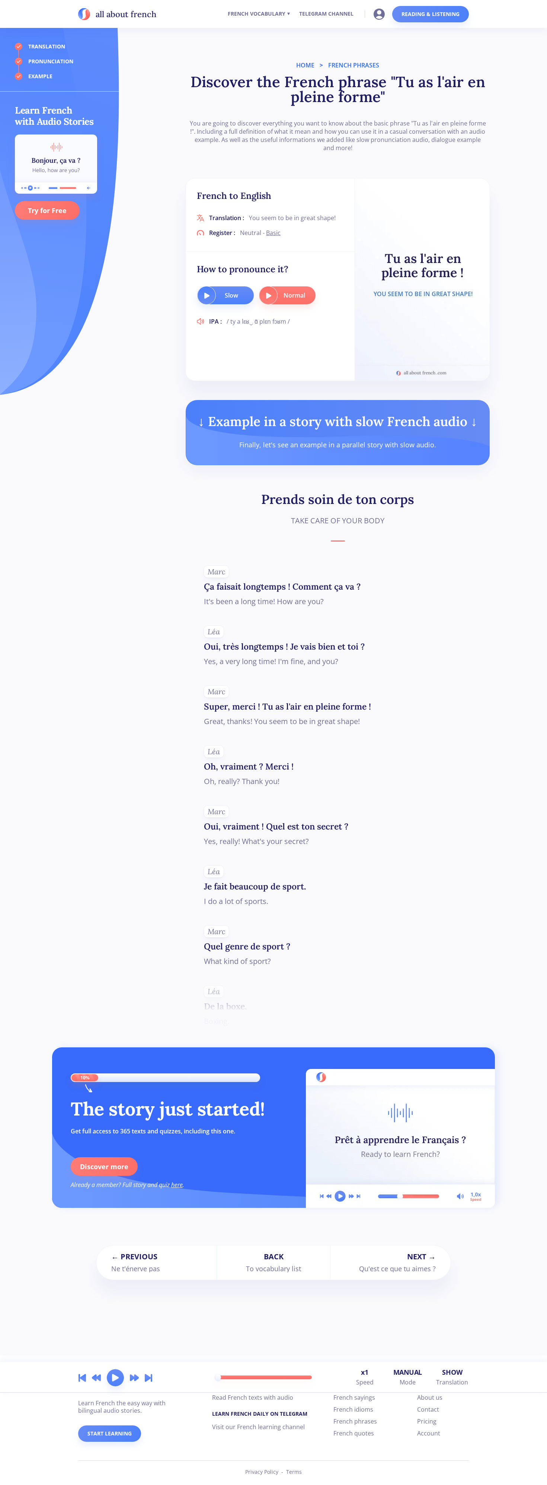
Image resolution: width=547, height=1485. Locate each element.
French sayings (354, 1397)
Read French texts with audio (252, 1397)
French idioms (353, 1409)
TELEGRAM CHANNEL (326, 13)
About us (429, 1397)
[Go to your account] (381, 13)
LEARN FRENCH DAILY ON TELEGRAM (259, 1413)
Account (428, 1433)
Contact (428, 1409)
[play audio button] (206, 295)
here (177, 1185)
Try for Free (47, 210)
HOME (305, 65)
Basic (273, 233)
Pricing (426, 1421)
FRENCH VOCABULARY (256, 13)
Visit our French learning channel (258, 1427)
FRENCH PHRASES (353, 65)
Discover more (104, 1166)
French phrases (355, 1421)
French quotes (353, 1433)
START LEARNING (109, 1433)
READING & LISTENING (431, 14)
